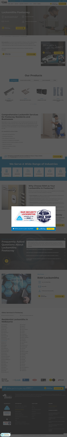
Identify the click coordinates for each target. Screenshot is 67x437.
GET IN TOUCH (50, 228)
